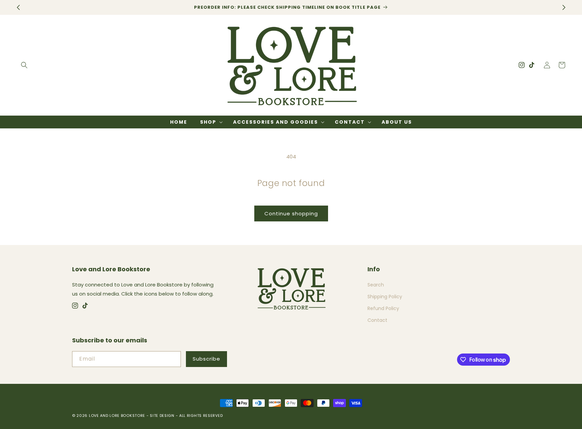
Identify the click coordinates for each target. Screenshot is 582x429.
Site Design (162, 415)
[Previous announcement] (18, 7)
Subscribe (206, 358)
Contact (377, 320)
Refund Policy (383, 308)
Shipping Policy (384, 296)
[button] (24, 65)
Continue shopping (291, 213)
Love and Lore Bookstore (117, 415)
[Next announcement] (563, 7)
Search (375, 284)
